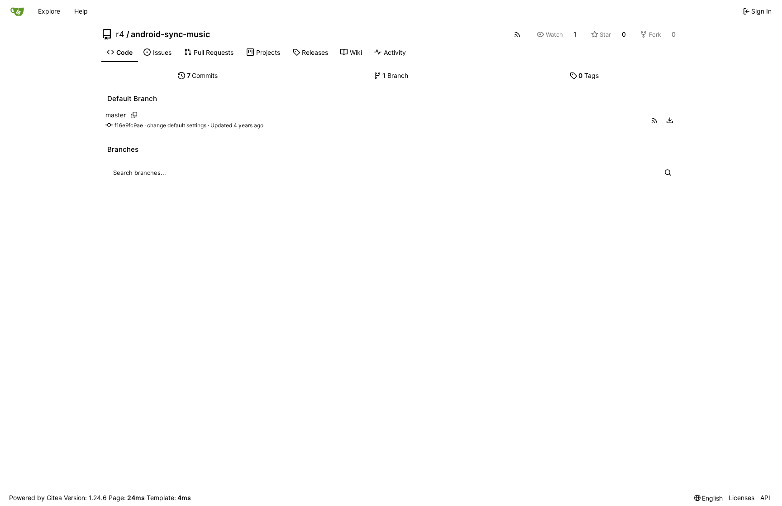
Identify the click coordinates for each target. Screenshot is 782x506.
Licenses (741, 497)
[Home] (17, 11)
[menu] (670, 120)
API (765, 497)
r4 (120, 34)
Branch (395, 75)
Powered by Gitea (35, 497)
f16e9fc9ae (128, 125)
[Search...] (668, 172)
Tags (588, 75)
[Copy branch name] (133, 115)
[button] (654, 120)
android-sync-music (170, 34)
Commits (202, 75)
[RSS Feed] (517, 34)
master (115, 115)
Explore (49, 11)
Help (81, 11)
